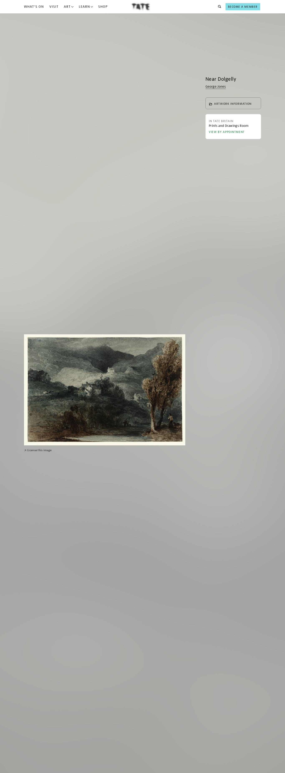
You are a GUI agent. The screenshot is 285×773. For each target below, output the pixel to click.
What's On (34, 7)
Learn (84, 7)
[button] (218, 7)
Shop (103, 7)
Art (67, 7)
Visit (54, 7)
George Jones (216, 87)
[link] (38, 450)
